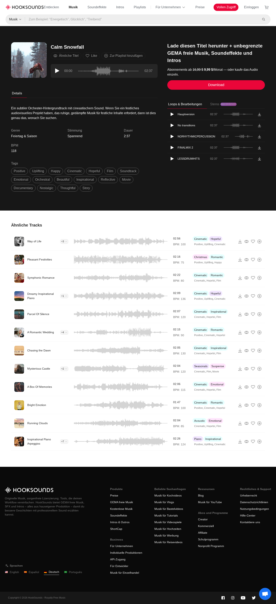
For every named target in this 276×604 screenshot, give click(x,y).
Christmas (200, 257)
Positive (198, 244)
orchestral (42, 179)
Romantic (217, 257)
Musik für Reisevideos (168, 542)
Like (94, 55)
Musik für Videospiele (168, 522)
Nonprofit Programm (211, 546)
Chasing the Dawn (39, 350)
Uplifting (208, 244)
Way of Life (34, 241)
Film (218, 280)
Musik (73, 7)
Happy (218, 262)
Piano (197, 439)
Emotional (217, 384)
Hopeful (216, 238)
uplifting (38, 171)
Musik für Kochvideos (168, 495)
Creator (203, 519)
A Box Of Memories (39, 386)
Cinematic (200, 238)
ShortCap (116, 528)
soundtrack (128, 171)
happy (55, 171)
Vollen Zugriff (226, 7)
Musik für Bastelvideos (168, 508)
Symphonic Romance (41, 277)
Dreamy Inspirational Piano (40, 296)
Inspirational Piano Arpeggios (39, 441)
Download (216, 85)
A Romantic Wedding (40, 332)
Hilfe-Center (247, 515)
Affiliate (202, 532)
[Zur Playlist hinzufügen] (259, 241)
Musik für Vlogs (164, 502)
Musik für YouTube (210, 502)
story (86, 188)
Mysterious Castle (38, 368)
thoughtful (68, 188)
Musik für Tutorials (166, 515)
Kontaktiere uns (250, 522)
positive (19, 171)
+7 (62, 441)
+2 (62, 368)
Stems (223, 104)
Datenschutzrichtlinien (254, 502)
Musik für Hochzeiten (167, 528)
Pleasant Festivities (39, 259)
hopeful (94, 171)
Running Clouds (37, 423)
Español (34, 572)
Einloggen (251, 7)
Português (75, 572)
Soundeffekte (96, 7)
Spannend (74, 136)
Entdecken (51, 7)
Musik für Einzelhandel (124, 572)
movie (126, 179)
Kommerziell (206, 526)
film (110, 171)
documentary (23, 188)
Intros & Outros (120, 522)
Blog (201, 495)
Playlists (140, 7)
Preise (200, 7)
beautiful (63, 179)
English (14, 572)
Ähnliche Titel (69, 55)
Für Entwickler (119, 566)
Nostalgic (46, 188)
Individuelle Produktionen (126, 552)
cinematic (74, 171)
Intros (120, 7)
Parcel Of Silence (38, 314)
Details (17, 93)
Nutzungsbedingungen (254, 508)
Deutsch (54, 571)
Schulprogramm (208, 539)
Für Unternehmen (168, 7)
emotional (21, 179)
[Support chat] (265, 594)
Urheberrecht (248, 495)
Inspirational (218, 311)
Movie (215, 371)
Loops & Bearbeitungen (185, 104)
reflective (108, 179)
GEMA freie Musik (121, 502)
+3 (62, 241)
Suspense (217, 366)
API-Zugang (117, 559)
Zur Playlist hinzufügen (126, 55)
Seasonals (201, 366)
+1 (62, 296)
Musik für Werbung (166, 535)
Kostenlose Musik (121, 508)
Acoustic (199, 420)
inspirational (85, 179)
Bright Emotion (36, 405)
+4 (62, 332)
